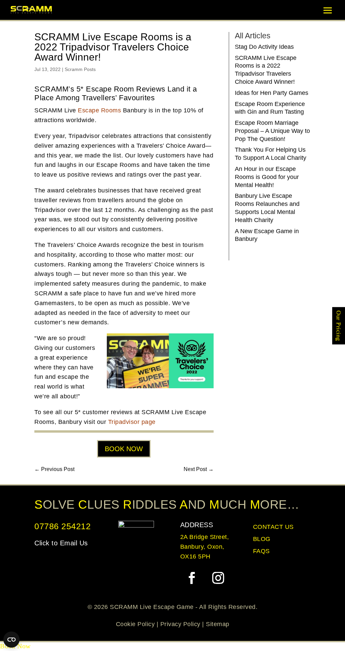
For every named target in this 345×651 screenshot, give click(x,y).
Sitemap (217, 624)
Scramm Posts (80, 69)
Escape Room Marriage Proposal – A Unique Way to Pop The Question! (272, 130)
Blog (262, 539)
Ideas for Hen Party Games (271, 92)
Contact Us (273, 526)
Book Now (124, 449)
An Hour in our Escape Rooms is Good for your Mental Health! (267, 177)
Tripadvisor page (132, 422)
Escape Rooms (99, 110)
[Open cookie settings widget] (11, 639)
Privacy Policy (180, 624)
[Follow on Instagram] (218, 578)
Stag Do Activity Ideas (264, 46)
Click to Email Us (61, 543)
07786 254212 (62, 526)
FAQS (261, 551)
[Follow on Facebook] (192, 578)
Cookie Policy (135, 624)
